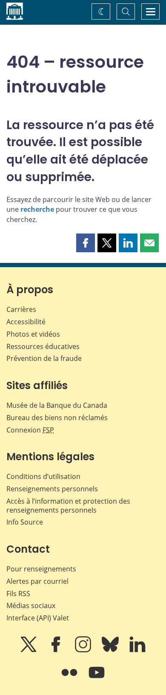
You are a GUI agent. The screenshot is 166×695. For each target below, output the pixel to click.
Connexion (30, 430)
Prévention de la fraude (44, 358)
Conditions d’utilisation (43, 476)
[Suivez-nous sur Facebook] (56, 650)
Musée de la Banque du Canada (56, 405)
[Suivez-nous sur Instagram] (83, 650)
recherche (37, 209)
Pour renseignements (41, 569)
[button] (85, 243)
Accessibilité (26, 321)
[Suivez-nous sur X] (29, 650)
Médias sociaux (30, 605)
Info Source (24, 522)
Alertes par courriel (37, 581)
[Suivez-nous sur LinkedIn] (137, 650)
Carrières (21, 309)
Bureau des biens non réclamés (57, 417)
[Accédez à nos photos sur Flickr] (70, 678)
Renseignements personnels (52, 488)
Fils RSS (18, 593)
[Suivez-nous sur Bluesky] (111, 650)
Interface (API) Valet (37, 618)
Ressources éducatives (43, 346)
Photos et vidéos (33, 334)
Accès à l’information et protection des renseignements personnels (68, 505)
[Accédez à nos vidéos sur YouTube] (96, 678)
